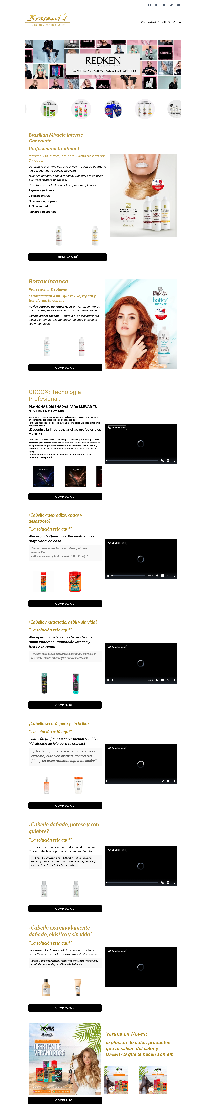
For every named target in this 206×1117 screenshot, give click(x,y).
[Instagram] (156, 5)
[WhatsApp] (178, 5)
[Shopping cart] (180, 22)
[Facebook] (149, 5)
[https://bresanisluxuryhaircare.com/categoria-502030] (102, 108)
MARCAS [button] (152, 22)
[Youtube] (164, 5)
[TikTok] (171, 5)
